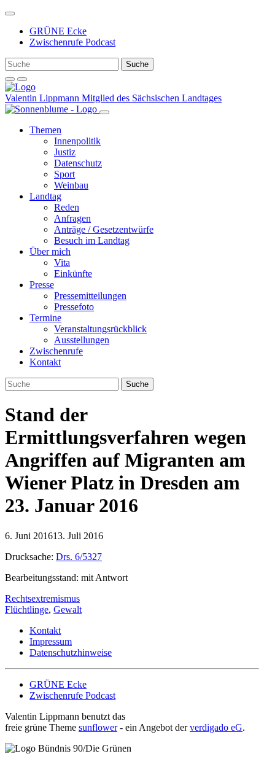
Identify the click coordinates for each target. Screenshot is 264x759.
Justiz (65, 152)
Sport (64, 174)
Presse (41, 284)
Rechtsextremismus (42, 598)
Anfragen (72, 218)
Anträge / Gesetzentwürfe (103, 229)
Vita (62, 262)
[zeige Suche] (10, 79)
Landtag (45, 196)
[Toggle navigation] (10, 13)
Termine (45, 318)
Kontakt (45, 362)
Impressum (50, 641)
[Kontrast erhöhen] (22, 79)
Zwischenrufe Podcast (72, 42)
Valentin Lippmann (43, 98)
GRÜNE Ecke (58, 31)
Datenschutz (78, 163)
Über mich (50, 251)
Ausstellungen (81, 340)
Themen (45, 130)
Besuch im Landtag (92, 240)
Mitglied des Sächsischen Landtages (152, 98)
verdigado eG (216, 727)
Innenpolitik (77, 141)
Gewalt (67, 609)
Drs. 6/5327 (79, 556)
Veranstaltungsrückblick (100, 329)
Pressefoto (74, 307)
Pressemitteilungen (90, 295)
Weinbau (71, 185)
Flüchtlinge (27, 609)
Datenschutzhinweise (70, 652)
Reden (66, 207)
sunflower (98, 727)
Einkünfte (73, 273)
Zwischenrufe (56, 351)
